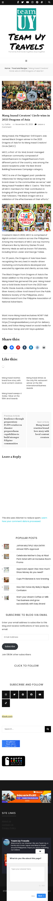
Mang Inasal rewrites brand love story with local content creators (12, 380)
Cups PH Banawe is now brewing (32, 578)
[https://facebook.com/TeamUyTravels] (31, 695)
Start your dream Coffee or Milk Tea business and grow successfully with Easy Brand (32, 600)
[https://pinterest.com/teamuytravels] (23, 695)
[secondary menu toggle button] (3, 2)
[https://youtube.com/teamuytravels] (40, 695)
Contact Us (7, 824)
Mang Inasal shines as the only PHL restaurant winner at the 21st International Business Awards (36, 383)
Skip (33, 896)
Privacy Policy (9, 828)
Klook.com (7, 716)
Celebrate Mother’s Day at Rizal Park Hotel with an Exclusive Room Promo (33, 559)
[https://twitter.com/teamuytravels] (14, 695)
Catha (7, 124)
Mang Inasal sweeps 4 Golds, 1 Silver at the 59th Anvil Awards (12, 396)
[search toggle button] (49, 2)
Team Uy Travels (26, 41)
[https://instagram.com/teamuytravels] (6, 695)
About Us (6, 821)
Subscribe (10, 646)
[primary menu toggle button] (26, 61)
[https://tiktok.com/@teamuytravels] (6, 703)
